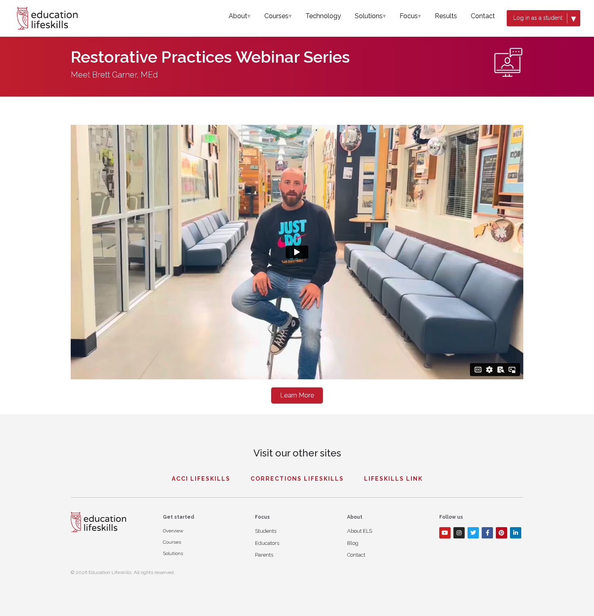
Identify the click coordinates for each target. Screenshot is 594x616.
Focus (410, 16)
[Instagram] (459, 532)
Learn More (297, 395)
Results (446, 16)
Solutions (370, 16)
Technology (323, 16)
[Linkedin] (515, 532)
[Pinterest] (501, 532)
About (240, 16)
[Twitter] (473, 532)
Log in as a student (544, 18)
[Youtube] (445, 532)
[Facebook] (487, 532)
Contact (483, 16)
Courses (278, 16)
